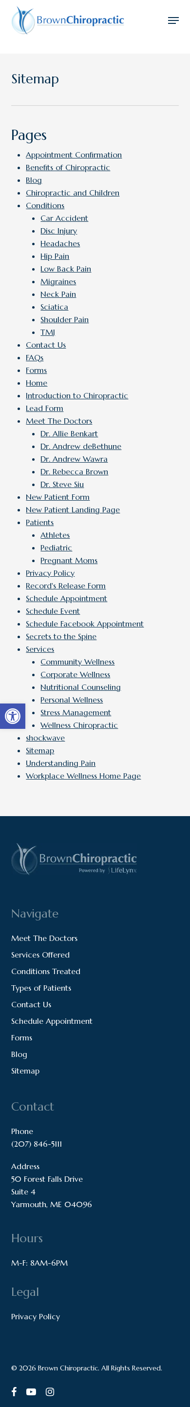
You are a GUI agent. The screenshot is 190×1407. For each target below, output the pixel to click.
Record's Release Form (66, 585)
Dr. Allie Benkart (69, 433)
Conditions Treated (45, 971)
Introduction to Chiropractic (77, 395)
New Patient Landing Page (73, 509)
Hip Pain (54, 256)
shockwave (45, 738)
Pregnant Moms (68, 560)
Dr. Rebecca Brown (74, 471)
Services (40, 649)
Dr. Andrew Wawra (74, 459)
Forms (36, 370)
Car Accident (64, 218)
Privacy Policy (50, 573)
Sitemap (40, 750)
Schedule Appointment (66, 598)
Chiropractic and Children (72, 192)
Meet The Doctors (59, 421)
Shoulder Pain (64, 319)
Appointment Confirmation (74, 154)
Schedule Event (53, 611)
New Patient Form (58, 497)
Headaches (60, 243)
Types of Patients (41, 988)
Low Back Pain (65, 269)
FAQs (34, 357)
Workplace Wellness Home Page (83, 776)
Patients (40, 522)
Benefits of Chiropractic (68, 167)
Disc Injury (58, 230)
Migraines (58, 281)
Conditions (45, 205)
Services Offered (40, 954)
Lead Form (44, 408)
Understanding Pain (60, 763)
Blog (34, 180)
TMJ (47, 332)
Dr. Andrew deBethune (80, 446)
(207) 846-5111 (36, 1144)
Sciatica (54, 307)
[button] (173, 20)
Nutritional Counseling (80, 687)
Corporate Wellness (75, 674)
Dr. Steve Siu (62, 484)
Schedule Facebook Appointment (85, 623)
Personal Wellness (71, 699)
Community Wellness (77, 661)
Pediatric (56, 547)
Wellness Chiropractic (79, 725)
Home (36, 383)
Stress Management (75, 712)
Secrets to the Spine (61, 636)
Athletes (55, 535)
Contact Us (46, 345)
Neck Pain (58, 294)
